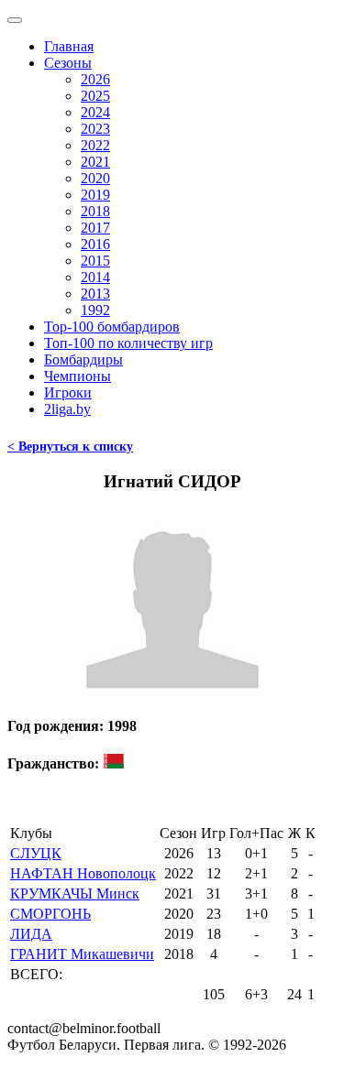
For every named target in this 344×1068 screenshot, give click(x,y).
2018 (95, 211)
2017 (95, 227)
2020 (95, 178)
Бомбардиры (83, 359)
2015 (95, 260)
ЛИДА (31, 934)
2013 (95, 293)
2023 (95, 128)
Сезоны (68, 63)
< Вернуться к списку (70, 446)
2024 (95, 112)
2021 (95, 161)
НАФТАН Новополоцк (83, 873)
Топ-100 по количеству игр (128, 343)
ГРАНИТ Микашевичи (82, 954)
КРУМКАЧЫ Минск (74, 893)
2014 (95, 277)
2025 (95, 96)
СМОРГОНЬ (50, 913)
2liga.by (67, 409)
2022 (95, 145)
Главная (69, 46)
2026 (95, 79)
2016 (95, 244)
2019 (95, 194)
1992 (95, 310)
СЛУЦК (35, 853)
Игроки (68, 392)
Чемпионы (77, 376)
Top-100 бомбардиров (112, 326)
